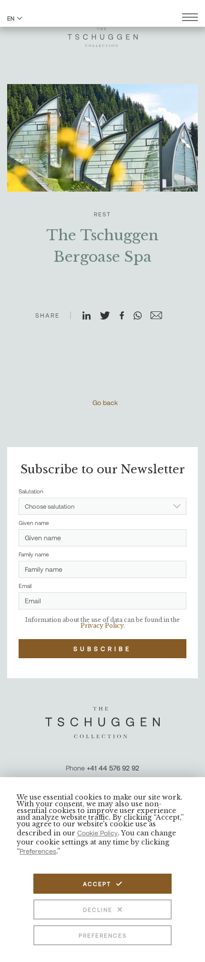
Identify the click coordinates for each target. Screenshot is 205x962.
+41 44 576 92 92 (113, 768)
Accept (97, 883)
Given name (34, 522)
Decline (98, 909)
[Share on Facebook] (126, 316)
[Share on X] (109, 316)
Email (25, 585)
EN (10, 18)
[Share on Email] (160, 316)
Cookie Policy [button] (97, 833)
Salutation (31, 491)
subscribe (102, 648)
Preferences (103, 935)
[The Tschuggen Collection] (103, 33)
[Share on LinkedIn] (91, 316)
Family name (34, 554)
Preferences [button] (38, 851)
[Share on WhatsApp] (141, 316)
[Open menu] (190, 18)
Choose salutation (49, 506)
